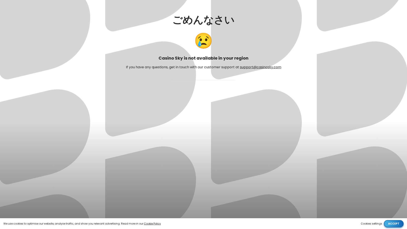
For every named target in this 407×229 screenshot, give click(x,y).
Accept (393, 223)
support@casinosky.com (260, 67)
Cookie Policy (152, 223)
